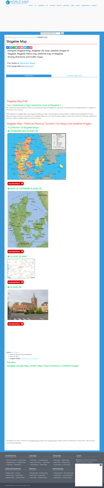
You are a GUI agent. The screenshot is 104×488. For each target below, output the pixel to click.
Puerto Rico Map (69, 473)
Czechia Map (34, 464)
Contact (79, 455)
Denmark (29, 66)
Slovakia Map (58, 473)
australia (41, 5)
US (35, 5)
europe (26, 37)
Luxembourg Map (68, 475)
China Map (57, 460)
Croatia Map (57, 477)
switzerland (86, 5)
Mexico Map (22, 460)
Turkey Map (32, 468)
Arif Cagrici (15, 352)
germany (66, 5)
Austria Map (32, 455)
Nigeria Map (65, 460)
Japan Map (46, 462)
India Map (9, 464)
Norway (18, 473)
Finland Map (19, 475)
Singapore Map (10, 462)
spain (78, 5)
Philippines (17, 464)
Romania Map (44, 473)
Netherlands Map (58, 468)
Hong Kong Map (43, 460)
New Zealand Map (10, 455)
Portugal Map (34, 473)
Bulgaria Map (21, 462)
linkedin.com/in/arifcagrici (30, 358)
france (59, 5)
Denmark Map (20, 477)
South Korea (57, 464)
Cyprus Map (66, 464)
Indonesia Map (67, 477)
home (15, 37)
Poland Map (43, 464)
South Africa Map (11, 460)
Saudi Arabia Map (35, 462)
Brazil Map (33, 477)
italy (72, 5)
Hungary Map (66, 462)
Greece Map (41, 475)
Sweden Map (10, 475)
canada (52, 5)
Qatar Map (33, 475)
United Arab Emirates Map (13, 468)
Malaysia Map (10, 477)
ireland (94, 5)
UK (47, 5)
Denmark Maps (27, 63)
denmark (33, 37)
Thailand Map (57, 455)
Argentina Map (42, 477)
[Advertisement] (52, 19)
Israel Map (33, 460)
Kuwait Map (57, 475)
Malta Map (57, 462)
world (30, 5)
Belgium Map (10, 473)
